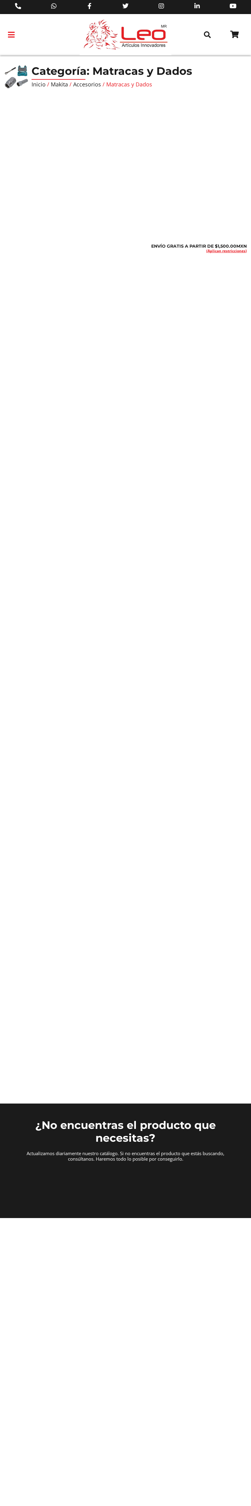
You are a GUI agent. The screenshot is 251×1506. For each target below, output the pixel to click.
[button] (11, 35)
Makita (59, 84)
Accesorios (87, 84)
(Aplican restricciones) (226, 250)
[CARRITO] (234, 34)
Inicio (39, 84)
